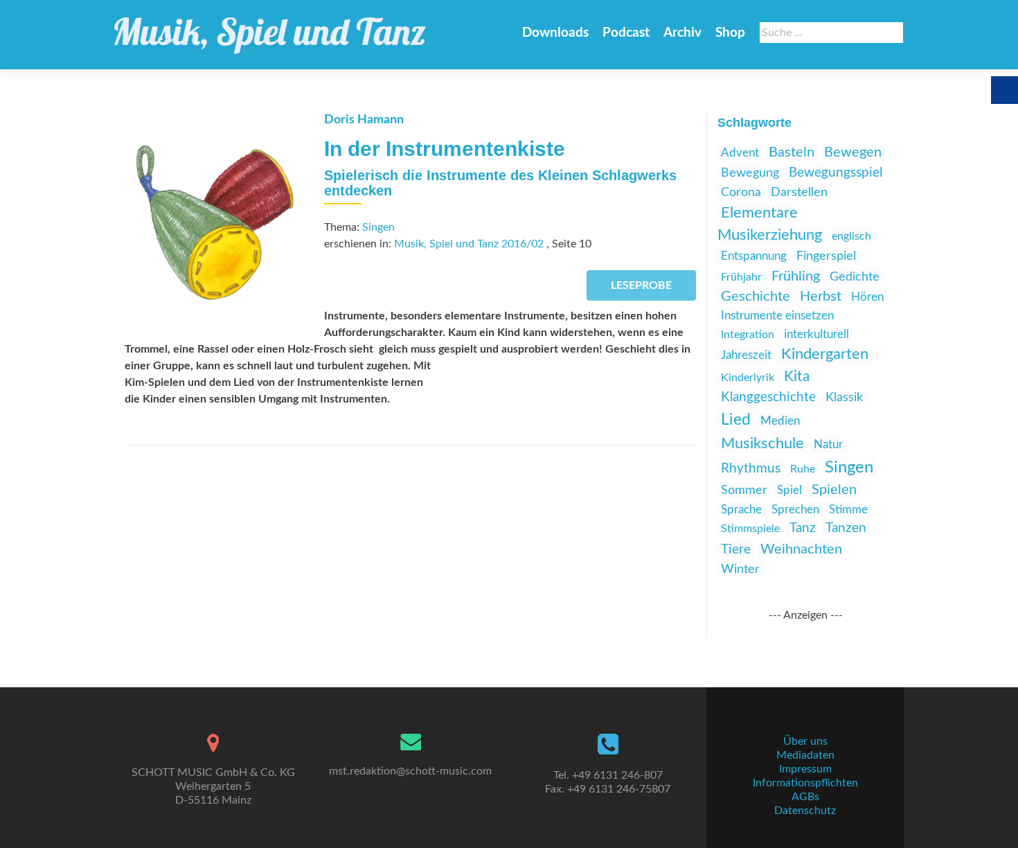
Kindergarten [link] (824, 354)
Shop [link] (730, 32)
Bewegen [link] (853, 152)
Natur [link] (828, 444)
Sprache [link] (741, 509)
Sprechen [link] (795, 509)
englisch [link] (851, 236)
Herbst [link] (820, 296)
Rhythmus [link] (750, 468)
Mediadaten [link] (805, 755)
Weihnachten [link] (801, 549)
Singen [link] (378, 227)
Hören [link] (867, 297)
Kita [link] (797, 376)
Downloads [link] (555, 32)
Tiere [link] (736, 549)
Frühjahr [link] (741, 277)
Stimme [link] (848, 509)
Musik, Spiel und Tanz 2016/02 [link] (469, 243)
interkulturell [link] (816, 334)
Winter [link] (740, 569)
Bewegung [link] (750, 173)
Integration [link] (747, 334)
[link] (270, 29)
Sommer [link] (744, 490)
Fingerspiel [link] (826, 256)
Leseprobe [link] (641, 285)
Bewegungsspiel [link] (835, 172)
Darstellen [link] (799, 192)
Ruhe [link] (802, 469)
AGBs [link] (805, 796)
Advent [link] (740, 153)
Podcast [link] (626, 32)
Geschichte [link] (755, 296)
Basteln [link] (791, 152)
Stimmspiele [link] (750, 528)
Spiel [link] (789, 490)
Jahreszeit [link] (746, 355)
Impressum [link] (805, 769)
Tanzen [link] (845, 528)
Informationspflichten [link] (805, 782)
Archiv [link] (682, 32)
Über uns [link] (805, 741)
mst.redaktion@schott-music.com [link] (410, 771)
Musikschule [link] (762, 443)
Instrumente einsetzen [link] (777, 315)
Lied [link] (736, 420)
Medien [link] (780, 421)
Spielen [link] (834, 490)
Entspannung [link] (754, 256)
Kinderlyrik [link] (747, 377)
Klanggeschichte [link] (768, 397)
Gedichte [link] (854, 276)
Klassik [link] (844, 397)
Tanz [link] (802, 528)
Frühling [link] (795, 276)
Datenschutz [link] (805, 810)
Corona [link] (741, 192)
